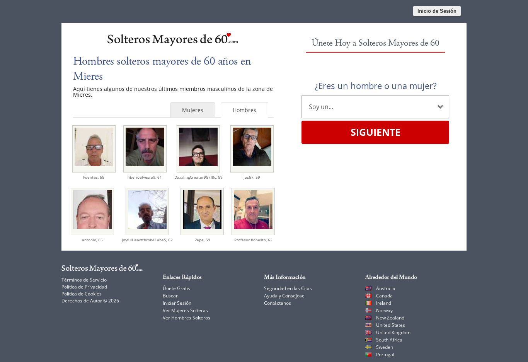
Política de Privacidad (84, 286)
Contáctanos (277, 303)
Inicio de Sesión (436, 11)
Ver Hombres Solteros (186, 317)
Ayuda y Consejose (284, 295)
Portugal (385, 354)
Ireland (383, 303)
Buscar (170, 295)
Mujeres (192, 110)
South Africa (389, 339)
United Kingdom (393, 332)
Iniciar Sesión (177, 303)
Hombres (244, 110)
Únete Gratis (176, 288)
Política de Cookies (81, 293)
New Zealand (390, 317)
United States (390, 325)
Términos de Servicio (84, 280)
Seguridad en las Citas (288, 288)
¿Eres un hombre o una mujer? (375, 85)
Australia (385, 288)
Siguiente (375, 131)
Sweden (384, 347)
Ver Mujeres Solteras (185, 310)
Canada (384, 295)
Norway (384, 310)
